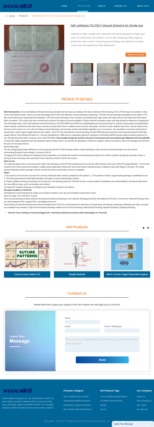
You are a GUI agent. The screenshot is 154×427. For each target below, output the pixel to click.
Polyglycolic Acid (46, 212)
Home (64, 6)
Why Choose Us (144, 400)
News (101, 6)
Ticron (103, 409)
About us (142, 6)
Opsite (103, 405)
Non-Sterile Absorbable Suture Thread (78, 409)
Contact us (120, 6)
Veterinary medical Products (77, 405)
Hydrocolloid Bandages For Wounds (89, 212)
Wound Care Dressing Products (23, 212)
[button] (143, 228)
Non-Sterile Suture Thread (76, 396)
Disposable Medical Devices (77, 400)
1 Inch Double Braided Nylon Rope (113, 396)
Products (83, 6)
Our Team (141, 405)
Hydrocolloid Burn (63, 212)
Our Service (142, 409)
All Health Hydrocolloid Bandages (111, 400)
